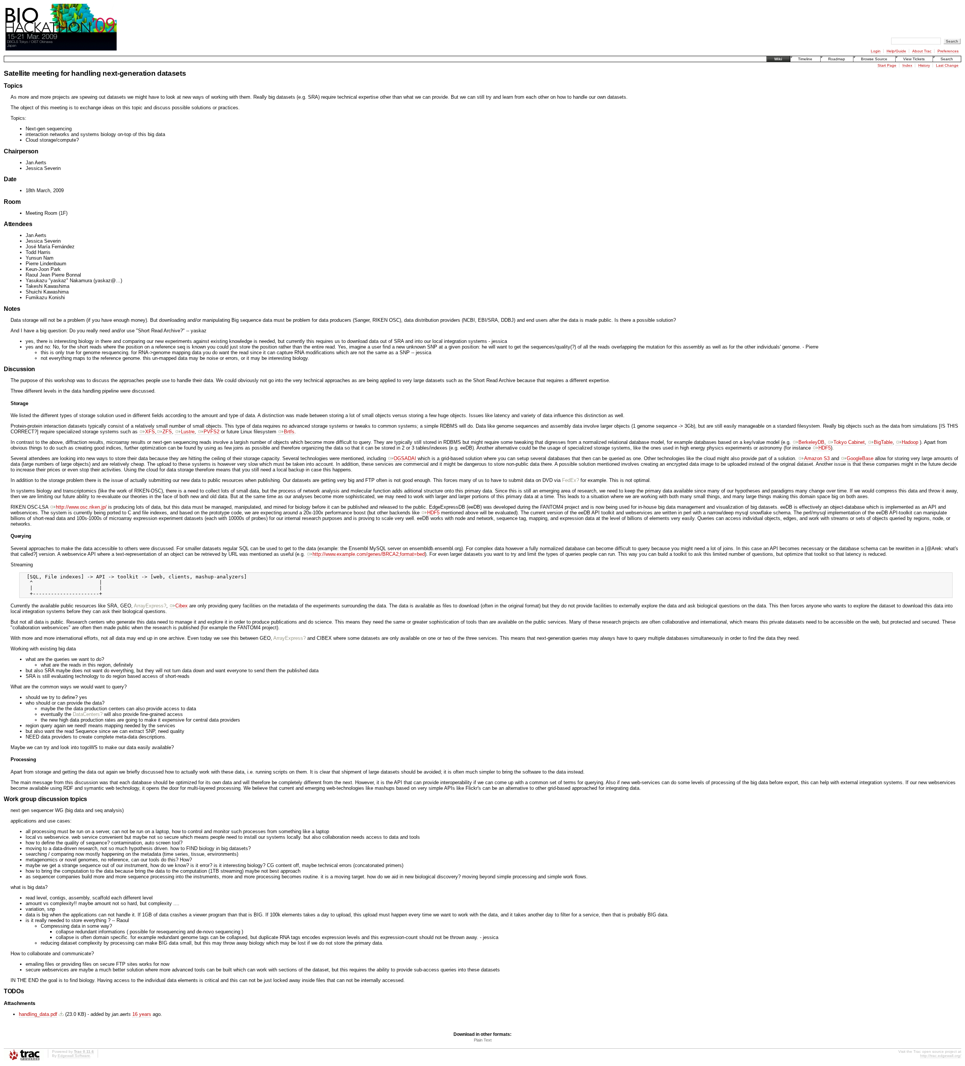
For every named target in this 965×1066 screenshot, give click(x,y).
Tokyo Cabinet (849, 442)
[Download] (61, 1014)
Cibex (181, 606)
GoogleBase (860, 458)
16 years (141, 1014)
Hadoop (910, 442)
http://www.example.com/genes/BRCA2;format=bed (368, 554)
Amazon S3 (817, 458)
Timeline (805, 59)
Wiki (778, 59)
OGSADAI (405, 458)
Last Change (947, 65)
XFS (150, 431)
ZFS (167, 431)
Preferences (948, 51)
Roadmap (836, 59)
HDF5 (824, 448)
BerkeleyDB (811, 442)
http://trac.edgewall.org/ (940, 1056)
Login (876, 51)
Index (907, 65)
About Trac (921, 51)
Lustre (188, 431)
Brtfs (289, 431)
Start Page (887, 65)
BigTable (883, 442)
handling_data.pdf (38, 1014)
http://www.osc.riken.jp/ (81, 507)
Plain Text (483, 1040)
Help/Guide (896, 51)
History (924, 65)
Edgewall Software (74, 1056)
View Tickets (914, 59)
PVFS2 (211, 431)
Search (946, 59)
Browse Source (874, 59)
